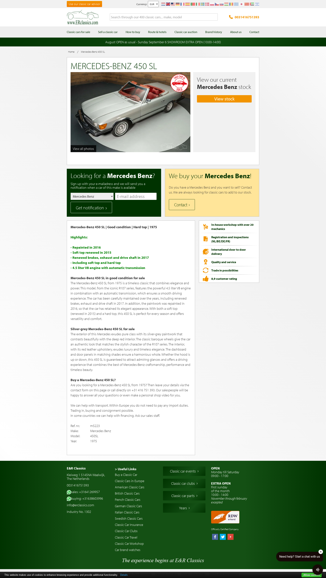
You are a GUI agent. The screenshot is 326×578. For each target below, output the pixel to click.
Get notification (90, 207)
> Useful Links (125, 469)
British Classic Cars (127, 493)
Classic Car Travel (126, 537)
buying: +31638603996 (87, 498)
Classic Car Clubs (126, 531)
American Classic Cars (129, 487)
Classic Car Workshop (129, 543)
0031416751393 (247, 17)
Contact (180, 204)
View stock (224, 99)
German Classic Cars (128, 506)
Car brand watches (127, 550)
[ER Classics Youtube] (231, 537)
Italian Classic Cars (127, 512)
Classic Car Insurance (129, 525)
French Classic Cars (127, 499)
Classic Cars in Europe (129, 481)
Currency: (141, 4)
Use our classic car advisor (84, 4)
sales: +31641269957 (85, 492)
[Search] (215, 17)
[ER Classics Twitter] (223, 537)
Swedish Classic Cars (129, 518)
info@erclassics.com (80, 505)
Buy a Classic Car (126, 474)
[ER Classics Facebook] (215, 537)
